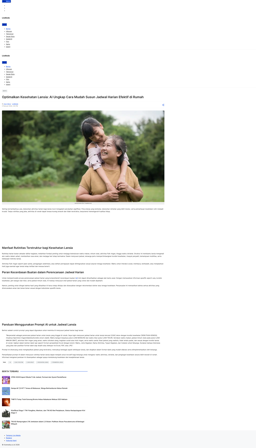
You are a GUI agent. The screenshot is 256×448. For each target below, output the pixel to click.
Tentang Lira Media (13, 6)
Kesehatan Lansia (43, 362)
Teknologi (9, 34)
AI (76, 278)
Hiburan (9, 31)
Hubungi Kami (11, 11)
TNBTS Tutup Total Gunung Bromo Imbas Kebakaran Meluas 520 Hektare (39, 399)
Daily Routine (19, 362)
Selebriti (9, 39)
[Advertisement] (62, 229)
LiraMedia (6, 18)
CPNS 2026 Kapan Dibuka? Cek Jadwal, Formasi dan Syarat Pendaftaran (38, 377)
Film (7, 42)
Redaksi (9, 8)
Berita (8, 29)
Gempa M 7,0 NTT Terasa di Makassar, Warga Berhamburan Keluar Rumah (39, 388)
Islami (8, 47)
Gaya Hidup (30, 362)
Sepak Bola (10, 36)
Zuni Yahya (7, 104)
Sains (8, 44)
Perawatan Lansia (57, 362)
